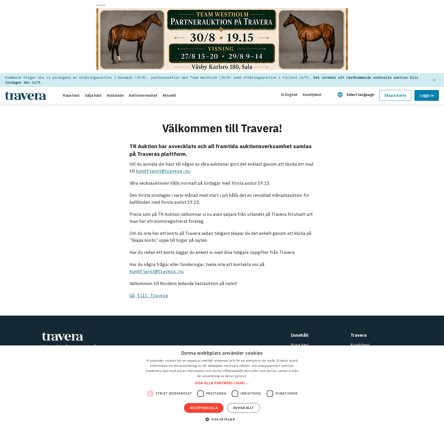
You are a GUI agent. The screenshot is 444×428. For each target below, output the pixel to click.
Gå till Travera (149, 295)
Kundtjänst (360, 344)
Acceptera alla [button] (204, 408)
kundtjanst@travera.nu (163, 171)
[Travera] (111, 336)
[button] (222, 383)
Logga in (427, 95)
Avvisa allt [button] (243, 408)
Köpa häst (300, 344)
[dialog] (222, 386)
